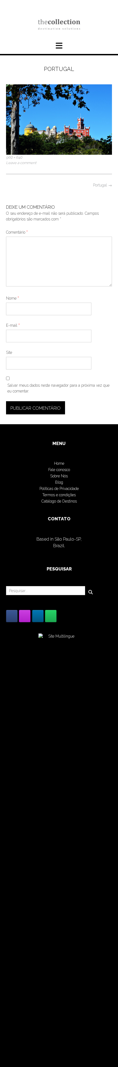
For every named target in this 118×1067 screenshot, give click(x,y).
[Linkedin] (38, 616)
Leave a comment (21, 162)
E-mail (13, 325)
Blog (59, 482)
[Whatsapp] (51, 616)
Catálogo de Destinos (59, 501)
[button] (59, 46)
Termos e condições (59, 495)
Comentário (17, 232)
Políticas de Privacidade (59, 488)
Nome (12, 298)
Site (9, 352)
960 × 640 (14, 157)
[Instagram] (24, 616)
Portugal (102, 185)
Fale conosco (59, 469)
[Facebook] (12, 616)
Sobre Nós (59, 476)
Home (59, 463)
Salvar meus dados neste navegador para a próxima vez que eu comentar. (58, 388)
